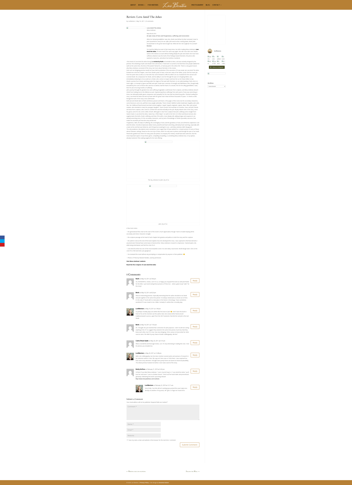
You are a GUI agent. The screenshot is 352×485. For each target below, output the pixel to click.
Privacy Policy (144, 482)
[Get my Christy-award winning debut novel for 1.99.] (209, 57)
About (133, 5)
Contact (216, 5)
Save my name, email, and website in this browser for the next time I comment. (152, 440)
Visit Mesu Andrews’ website (135, 261)
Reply (195, 280)
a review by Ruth (157, 61)
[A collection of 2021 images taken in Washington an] (223, 62)
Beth (137, 293)
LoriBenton (131, 21)
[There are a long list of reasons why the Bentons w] (214, 62)
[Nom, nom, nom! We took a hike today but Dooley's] (209, 62)
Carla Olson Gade (142, 341)
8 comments (149, 21)
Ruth (137, 279)
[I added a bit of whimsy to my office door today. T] (219, 57)
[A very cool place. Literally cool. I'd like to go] (214, 57)
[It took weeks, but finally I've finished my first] (223, 57)
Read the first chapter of (141, 265)
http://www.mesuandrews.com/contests (147, 379)
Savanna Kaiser (164, 482)
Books (141, 5)
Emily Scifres (140, 369)
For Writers (153, 5)
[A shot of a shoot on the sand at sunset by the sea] (219, 62)
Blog (208, 5)
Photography (197, 5)
